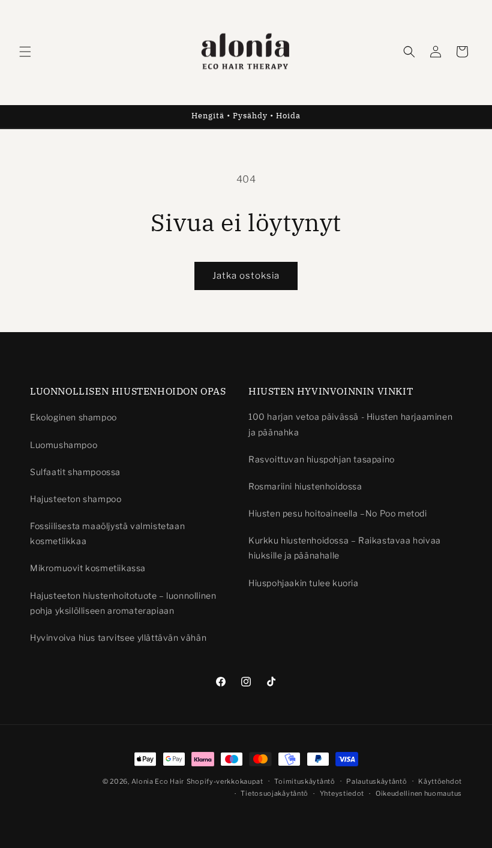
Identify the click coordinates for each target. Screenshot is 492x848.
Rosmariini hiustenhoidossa (305, 486)
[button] (25, 51)
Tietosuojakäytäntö (274, 793)
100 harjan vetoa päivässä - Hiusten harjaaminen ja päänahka (350, 424)
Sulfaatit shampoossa (75, 472)
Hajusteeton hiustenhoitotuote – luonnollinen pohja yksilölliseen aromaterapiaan (123, 603)
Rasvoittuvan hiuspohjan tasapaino (321, 459)
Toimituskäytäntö (304, 781)
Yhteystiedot (342, 793)
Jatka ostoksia (246, 275)
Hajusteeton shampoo (75, 499)
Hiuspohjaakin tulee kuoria (303, 583)
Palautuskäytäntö (376, 781)
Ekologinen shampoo (73, 417)
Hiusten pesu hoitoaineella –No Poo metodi (337, 513)
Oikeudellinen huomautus (419, 793)
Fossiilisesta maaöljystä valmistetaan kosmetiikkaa (107, 533)
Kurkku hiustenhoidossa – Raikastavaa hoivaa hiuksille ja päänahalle (344, 547)
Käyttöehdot (440, 781)
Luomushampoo (63, 445)
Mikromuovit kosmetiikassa (88, 568)
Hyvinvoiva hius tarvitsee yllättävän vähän (118, 637)
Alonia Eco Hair (158, 781)
